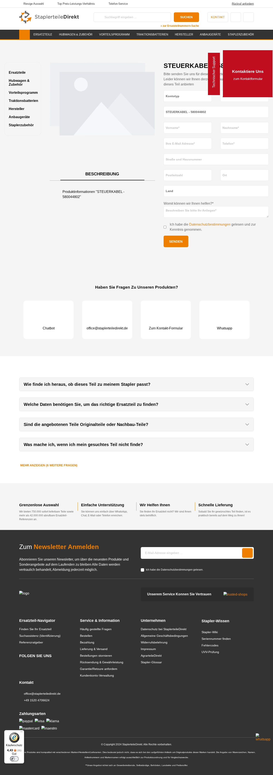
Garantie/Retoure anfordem (98, 669)
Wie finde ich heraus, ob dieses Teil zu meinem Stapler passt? (87, 384)
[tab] (102, 174)
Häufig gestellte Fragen (96, 629)
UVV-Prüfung (210, 652)
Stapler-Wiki (210, 632)
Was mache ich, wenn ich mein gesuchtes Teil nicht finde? (83, 444)
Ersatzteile (17, 72)
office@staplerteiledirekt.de (42, 693)
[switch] (14, 758)
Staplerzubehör (21, 125)
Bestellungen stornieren (96, 655)
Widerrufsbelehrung (154, 642)
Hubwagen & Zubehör (19, 82)
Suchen (186, 17)
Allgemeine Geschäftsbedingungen (164, 635)
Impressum (148, 649)
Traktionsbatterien (23, 101)
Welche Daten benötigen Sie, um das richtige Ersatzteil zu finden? (91, 404)
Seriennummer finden (216, 638)
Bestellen (86, 635)
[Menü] (21, 732)
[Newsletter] (247, 553)
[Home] (24, 34)
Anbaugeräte (19, 117)
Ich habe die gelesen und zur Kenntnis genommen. (213, 227)
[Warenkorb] (248, 17)
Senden (176, 241)
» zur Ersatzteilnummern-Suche (180, 25)
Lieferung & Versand (93, 649)
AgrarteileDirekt (151, 655)
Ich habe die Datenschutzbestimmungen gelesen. (174, 569)
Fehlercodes (210, 645)
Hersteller (16, 109)
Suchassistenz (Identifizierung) (40, 635)
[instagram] (21, 664)
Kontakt (218, 17)
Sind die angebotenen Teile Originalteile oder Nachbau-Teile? (86, 424)
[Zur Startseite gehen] (49, 17)
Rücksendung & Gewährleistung (101, 662)
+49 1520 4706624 (36, 700)
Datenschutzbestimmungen (210, 224)
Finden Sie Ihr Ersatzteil (35, 629)
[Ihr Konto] (235, 17)
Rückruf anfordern (243, 3)
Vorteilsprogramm (23, 92)
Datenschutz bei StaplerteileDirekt (163, 629)
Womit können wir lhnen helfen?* (188, 203)
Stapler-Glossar (151, 662)
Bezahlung (87, 642)
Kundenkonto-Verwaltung (97, 675)
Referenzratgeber (31, 642)
